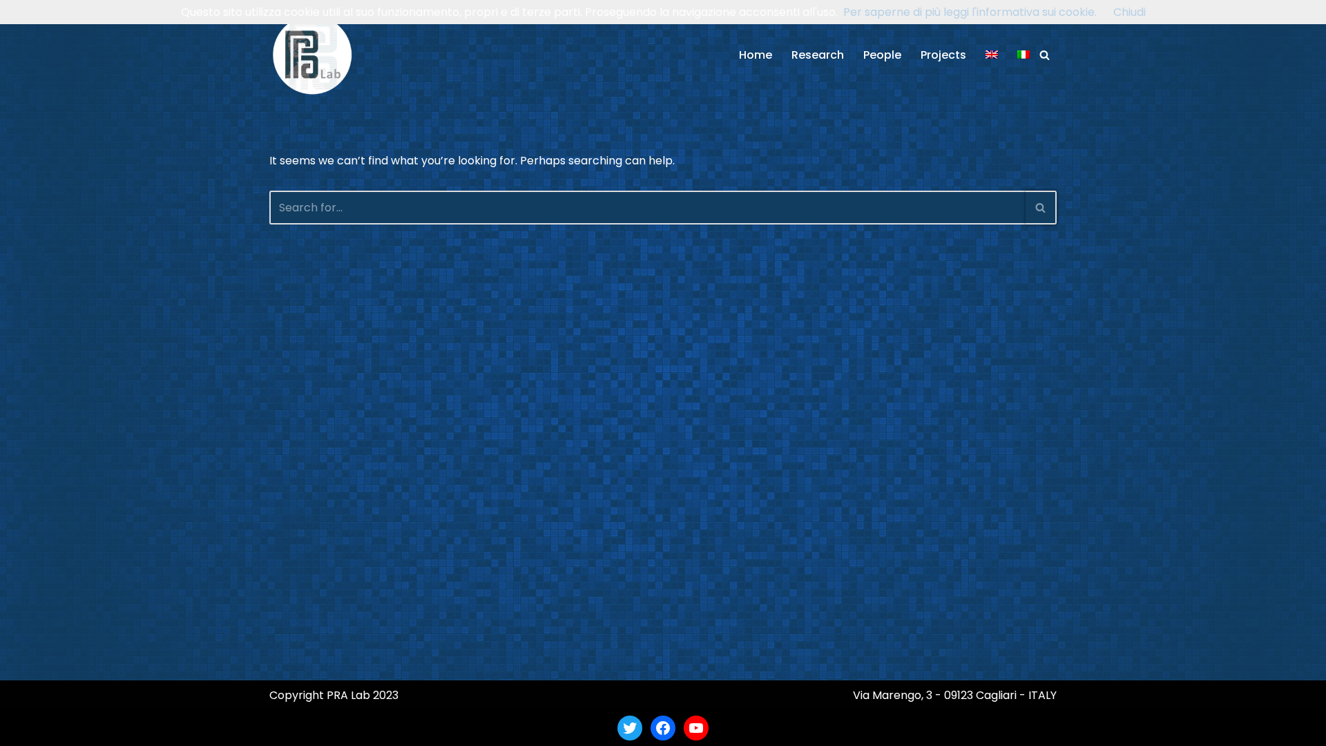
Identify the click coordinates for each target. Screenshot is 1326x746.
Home (755, 55)
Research (817, 55)
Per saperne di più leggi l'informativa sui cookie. (970, 12)
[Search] (1044, 55)
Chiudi (1129, 12)
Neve (283, 728)
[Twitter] (629, 728)
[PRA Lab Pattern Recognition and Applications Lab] (312, 54)
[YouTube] (696, 728)
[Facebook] (663, 728)
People (882, 55)
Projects (943, 55)
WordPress (403, 728)
